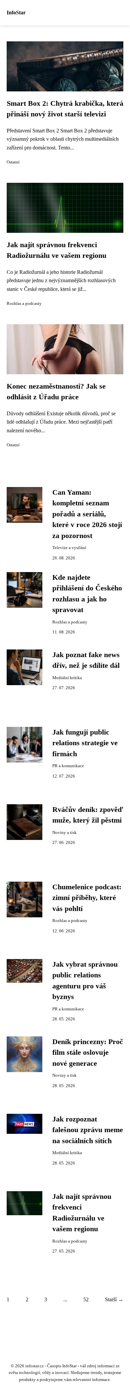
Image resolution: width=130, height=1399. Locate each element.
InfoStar (16, 12)
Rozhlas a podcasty (24, 303)
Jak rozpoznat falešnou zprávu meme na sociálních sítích (87, 1130)
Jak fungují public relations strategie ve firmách (85, 743)
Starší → (114, 1299)
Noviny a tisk (64, 832)
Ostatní (13, 162)
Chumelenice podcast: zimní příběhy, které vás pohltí (86, 898)
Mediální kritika (67, 677)
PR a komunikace (68, 766)
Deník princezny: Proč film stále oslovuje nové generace (87, 1052)
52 (86, 1299)
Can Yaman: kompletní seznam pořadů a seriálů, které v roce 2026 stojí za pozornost (87, 514)
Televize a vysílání (69, 547)
